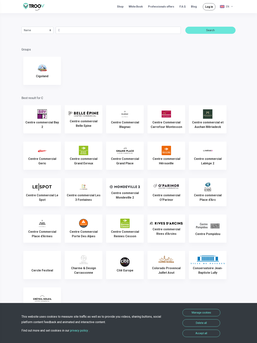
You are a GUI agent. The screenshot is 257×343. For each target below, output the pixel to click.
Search (210, 30)
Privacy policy (79, 330)
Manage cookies (201, 312)
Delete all (201, 322)
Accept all (201, 333)
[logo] (35, 6)
